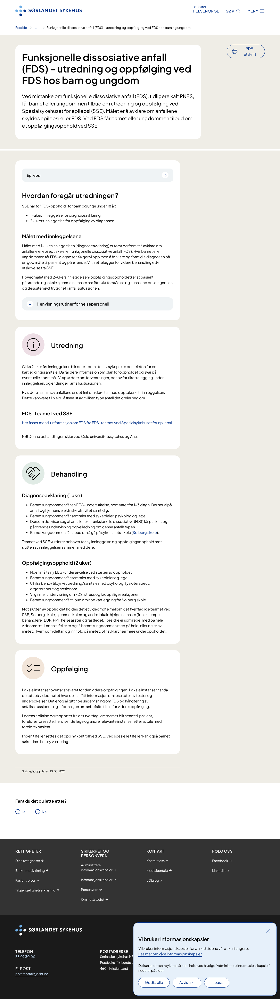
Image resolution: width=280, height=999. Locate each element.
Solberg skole (145, 532)
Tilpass (217, 982)
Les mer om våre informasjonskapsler (170, 953)
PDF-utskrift (250, 51)
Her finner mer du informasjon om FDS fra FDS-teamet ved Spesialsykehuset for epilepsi (97, 422)
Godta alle (154, 982)
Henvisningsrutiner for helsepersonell (73, 303)
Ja (23, 811)
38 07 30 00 (25, 956)
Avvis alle (187, 982)
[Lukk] (268, 931)
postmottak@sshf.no (31, 974)
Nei (45, 811)
